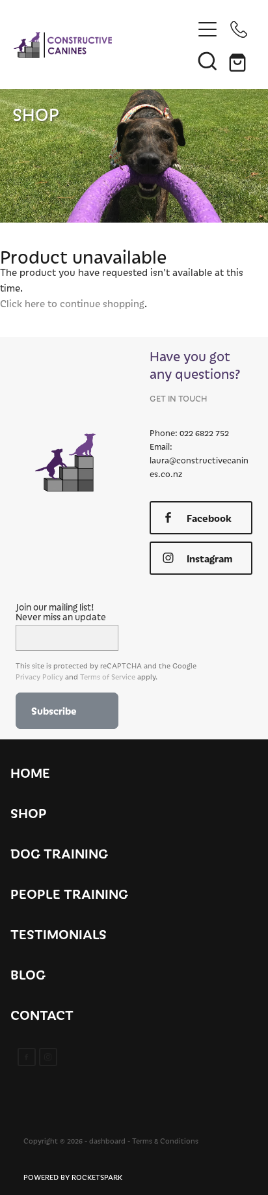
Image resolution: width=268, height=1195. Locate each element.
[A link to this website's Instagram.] (48, 1057)
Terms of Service (107, 676)
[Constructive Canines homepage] (103, 45)
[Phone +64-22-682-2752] (238, 29)
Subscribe (54, 710)
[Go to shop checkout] (238, 60)
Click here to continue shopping (72, 303)
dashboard (107, 1141)
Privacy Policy (39, 676)
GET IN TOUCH (178, 398)
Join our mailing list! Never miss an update (61, 612)
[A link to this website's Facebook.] (27, 1057)
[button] (207, 60)
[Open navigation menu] (207, 29)
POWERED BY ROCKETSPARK (72, 1177)
